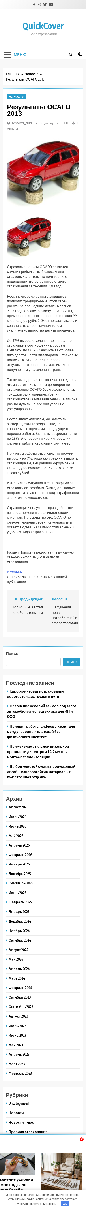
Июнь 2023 (17, 1035)
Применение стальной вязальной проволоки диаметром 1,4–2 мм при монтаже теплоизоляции (38, 751)
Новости (16, 96)
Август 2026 (18, 807)
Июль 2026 (17, 816)
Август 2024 (18, 949)
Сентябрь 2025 (21, 883)
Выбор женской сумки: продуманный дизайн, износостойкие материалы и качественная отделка (41, 771)
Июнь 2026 (17, 826)
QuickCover (43, 25)
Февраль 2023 (20, 1073)
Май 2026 (16, 835)
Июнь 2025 (17, 892)
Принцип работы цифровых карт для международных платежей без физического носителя (41, 731)
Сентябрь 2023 (21, 1006)
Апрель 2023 (19, 1054)
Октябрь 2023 (20, 997)
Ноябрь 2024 (19, 930)
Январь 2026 (19, 864)
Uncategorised (19, 1103)
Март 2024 (17, 978)
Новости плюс (21, 1122)
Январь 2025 (19, 911)
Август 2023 (18, 1016)
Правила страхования (28, 1131)
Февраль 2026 (20, 854)
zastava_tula (22, 123)
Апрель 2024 (19, 968)
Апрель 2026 (19, 845)
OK (65, 1203)
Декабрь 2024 (20, 921)
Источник (14, 572)
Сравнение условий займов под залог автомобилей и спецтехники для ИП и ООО (41, 711)
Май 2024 (16, 959)
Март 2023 (17, 1063)
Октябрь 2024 (20, 940)
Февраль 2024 (20, 987)
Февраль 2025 (20, 902)
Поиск (12, 653)
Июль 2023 (17, 1025)
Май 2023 (16, 1044)
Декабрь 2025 (20, 873)
